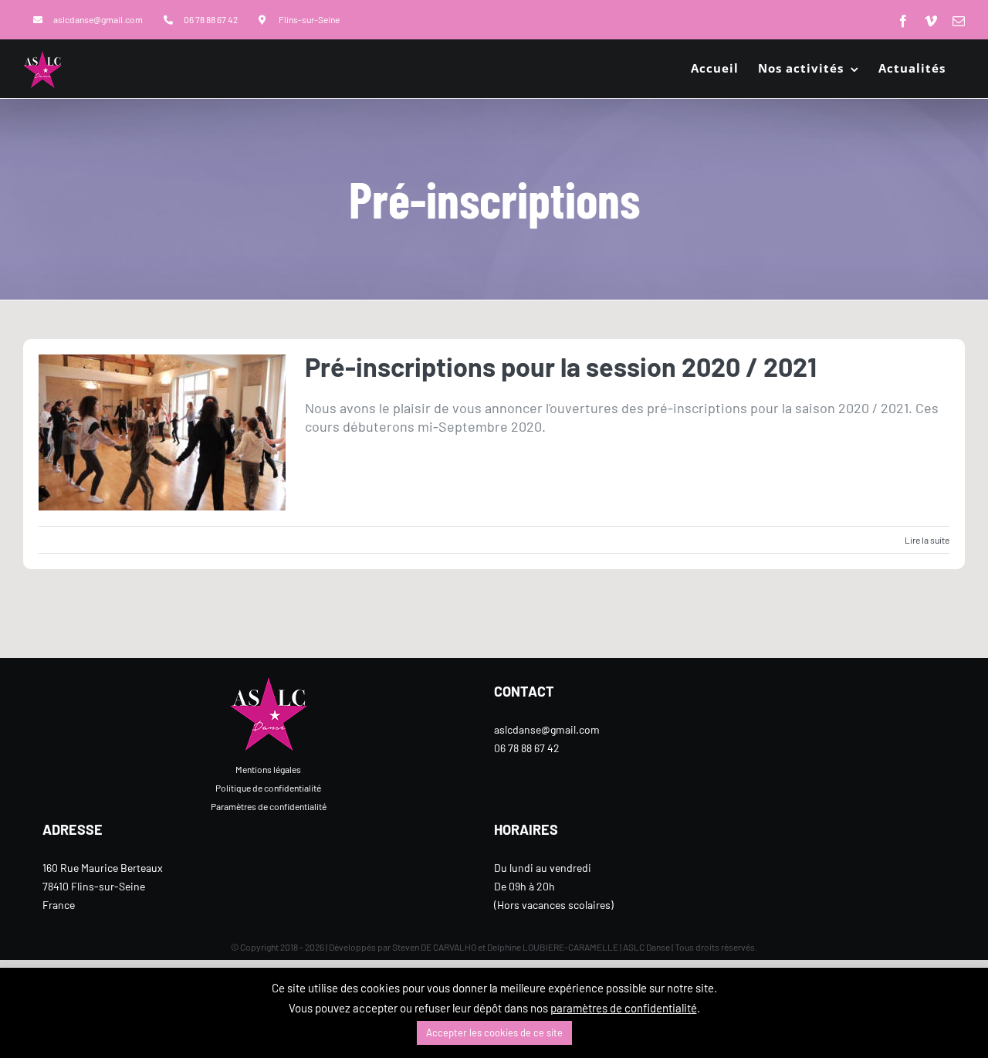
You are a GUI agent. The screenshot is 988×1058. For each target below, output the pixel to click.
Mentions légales (268, 769)
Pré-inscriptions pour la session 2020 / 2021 (561, 366)
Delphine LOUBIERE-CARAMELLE (552, 946)
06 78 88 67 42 (527, 748)
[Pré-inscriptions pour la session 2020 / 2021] (162, 432)
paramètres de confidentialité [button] (623, 1008)
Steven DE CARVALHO (434, 946)
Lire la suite (927, 539)
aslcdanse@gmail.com (547, 729)
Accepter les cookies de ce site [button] (494, 1032)
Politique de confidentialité (268, 787)
